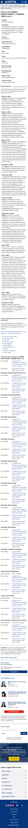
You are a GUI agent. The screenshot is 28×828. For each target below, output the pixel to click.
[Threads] (15, 805)
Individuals (5, 775)
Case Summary (8, 343)
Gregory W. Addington (18, 622)
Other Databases (7, 793)
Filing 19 (4, 294)
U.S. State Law (6, 789)
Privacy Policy (14, 822)
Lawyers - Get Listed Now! (14, 738)
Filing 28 (4, 98)
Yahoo (17, 370)
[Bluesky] (17, 805)
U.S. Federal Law (7, 786)
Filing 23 (6, 177)
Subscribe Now (14, 758)
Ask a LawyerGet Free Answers (6, 663)
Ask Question (14, 671)
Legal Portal (14, 811)
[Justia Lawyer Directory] (21, 805)
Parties (6, 349)
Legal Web (16, 369)
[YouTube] (8, 805)
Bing (13, 370)
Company (14, 814)
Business (4, 778)
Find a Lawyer (5, 726)
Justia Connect (14, 809)
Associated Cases (8, 338)
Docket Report (8, 345)
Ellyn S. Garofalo (16, 574)
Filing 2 (4, 304)
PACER (21, 327)
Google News (16, 361)
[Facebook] (11, 805)
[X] (19, 805)
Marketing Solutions (8, 796)
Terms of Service (14, 819)
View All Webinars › (14, 711)
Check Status (7, 352)
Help (14, 817)
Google (22, 369)
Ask (22, 370)
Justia (16, 802)
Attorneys (6, 340)
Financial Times (21, 364)
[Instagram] (13, 805)
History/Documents (9, 347)
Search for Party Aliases (10, 336)
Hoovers (20, 385)
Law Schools (6, 782)
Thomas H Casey (16, 598)
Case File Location (9, 342)
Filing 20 (6, 257)
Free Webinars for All (7, 678)
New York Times (16, 366)
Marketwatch (15, 363)
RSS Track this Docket (21, 87)
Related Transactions (10, 351)
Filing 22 (4, 199)
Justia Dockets (17, 389)
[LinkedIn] (6, 805)
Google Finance (17, 383)
